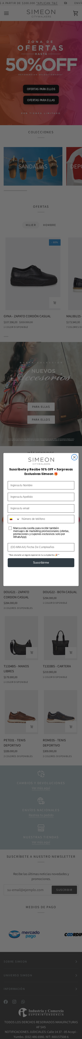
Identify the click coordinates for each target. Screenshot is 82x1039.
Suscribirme (41, 562)
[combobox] (14, 519)
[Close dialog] (74, 457)
